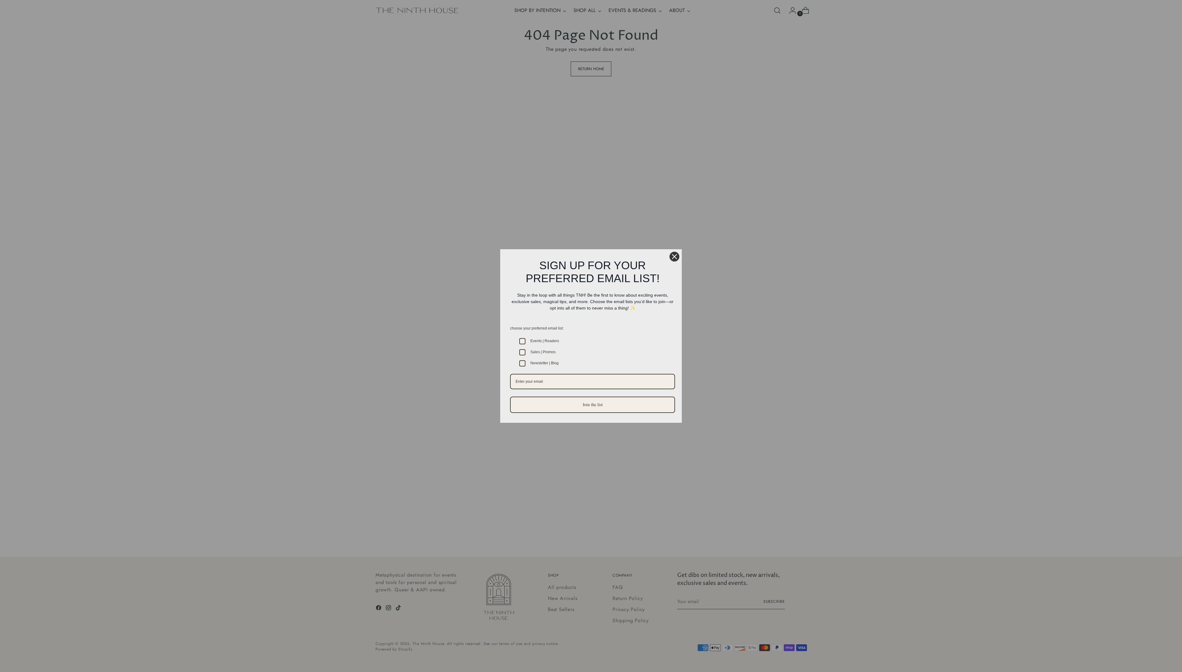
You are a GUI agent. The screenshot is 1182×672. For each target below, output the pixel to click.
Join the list (593, 404)
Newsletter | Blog (544, 363)
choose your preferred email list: (537, 328)
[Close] (674, 256)
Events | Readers (544, 341)
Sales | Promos (543, 352)
